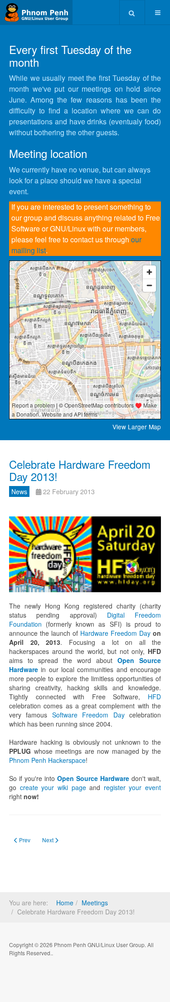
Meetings (95, 902)
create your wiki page (53, 787)
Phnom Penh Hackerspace (47, 760)
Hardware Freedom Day (115, 633)
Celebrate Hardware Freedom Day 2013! (80, 470)
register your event (132, 787)
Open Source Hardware (93, 778)
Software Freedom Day (88, 714)
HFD (154, 696)
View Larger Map (136, 426)
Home (64, 902)
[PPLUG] (36, 12)
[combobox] (132, 12)
